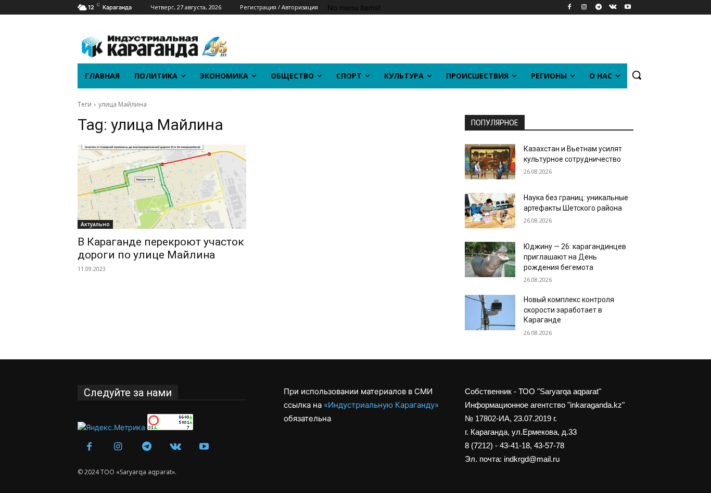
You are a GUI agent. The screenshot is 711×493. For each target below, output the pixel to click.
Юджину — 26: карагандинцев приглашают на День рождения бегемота (575, 256)
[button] (636, 74)
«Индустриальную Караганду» (381, 405)
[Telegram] (599, 8)
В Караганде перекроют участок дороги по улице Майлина (161, 248)
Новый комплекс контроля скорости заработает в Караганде (569, 309)
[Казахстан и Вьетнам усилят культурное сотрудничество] (490, 161)
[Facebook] (570, 8)
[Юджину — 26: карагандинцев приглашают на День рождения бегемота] (490, 259)
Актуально (95, 224)
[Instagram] (584, 8)
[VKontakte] (613, 8)
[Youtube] (627, 8)
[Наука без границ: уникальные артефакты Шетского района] (490, 210)
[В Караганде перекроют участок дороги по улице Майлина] (162, 187)
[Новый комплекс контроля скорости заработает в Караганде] (490, 312)
